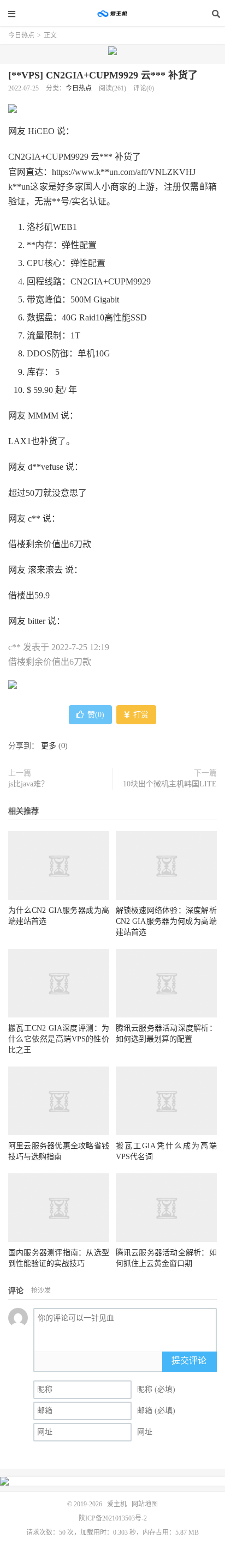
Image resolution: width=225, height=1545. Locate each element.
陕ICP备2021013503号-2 (113, 1518)
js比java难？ (28, 784)
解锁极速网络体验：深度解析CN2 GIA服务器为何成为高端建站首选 (166, 921)
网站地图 (145, 1504)
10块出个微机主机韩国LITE (170, 784)
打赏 (140, 715)
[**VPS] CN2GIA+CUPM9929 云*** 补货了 (103, 75)
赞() (95, 715)
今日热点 (21, 35)
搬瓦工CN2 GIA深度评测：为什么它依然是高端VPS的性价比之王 (58, 1039)
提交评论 (188, 1360)
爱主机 (112, 13)
